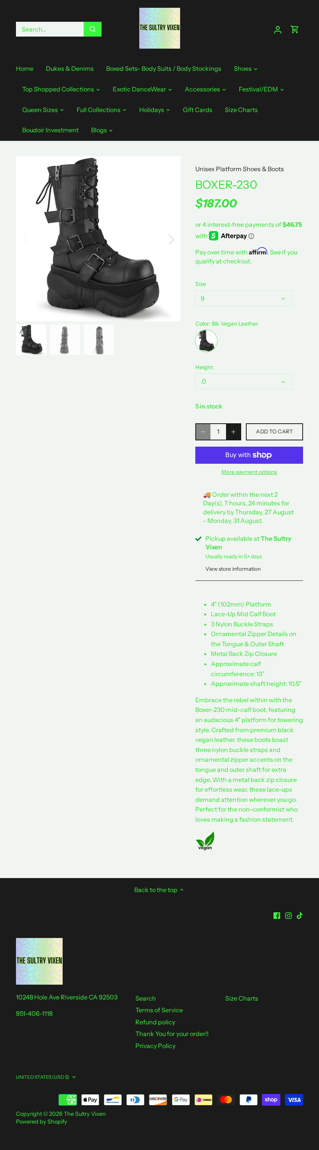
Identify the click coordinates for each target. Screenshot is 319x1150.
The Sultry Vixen (85, 1113)
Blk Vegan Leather (206, 341)
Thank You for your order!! (172, 1034)
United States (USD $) (43, 1077)
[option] (98, 238)
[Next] (161, 239)
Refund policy (155, 1022)
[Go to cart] (295, 29)
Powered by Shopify (41, 1121)
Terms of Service (159, 1010)
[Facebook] (276, 915)
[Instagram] (288, 915)
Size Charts (241, 998)
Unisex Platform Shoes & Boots (239, 169)
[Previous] (35, 239)
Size (200, 284)
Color (202, 324)
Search (145, 998)
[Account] (277, 29)
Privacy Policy (155, 1046)
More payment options (249, 472)
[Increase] (233, 432)
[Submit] (93, 29)
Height (204, 367)
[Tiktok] (299, 915)
